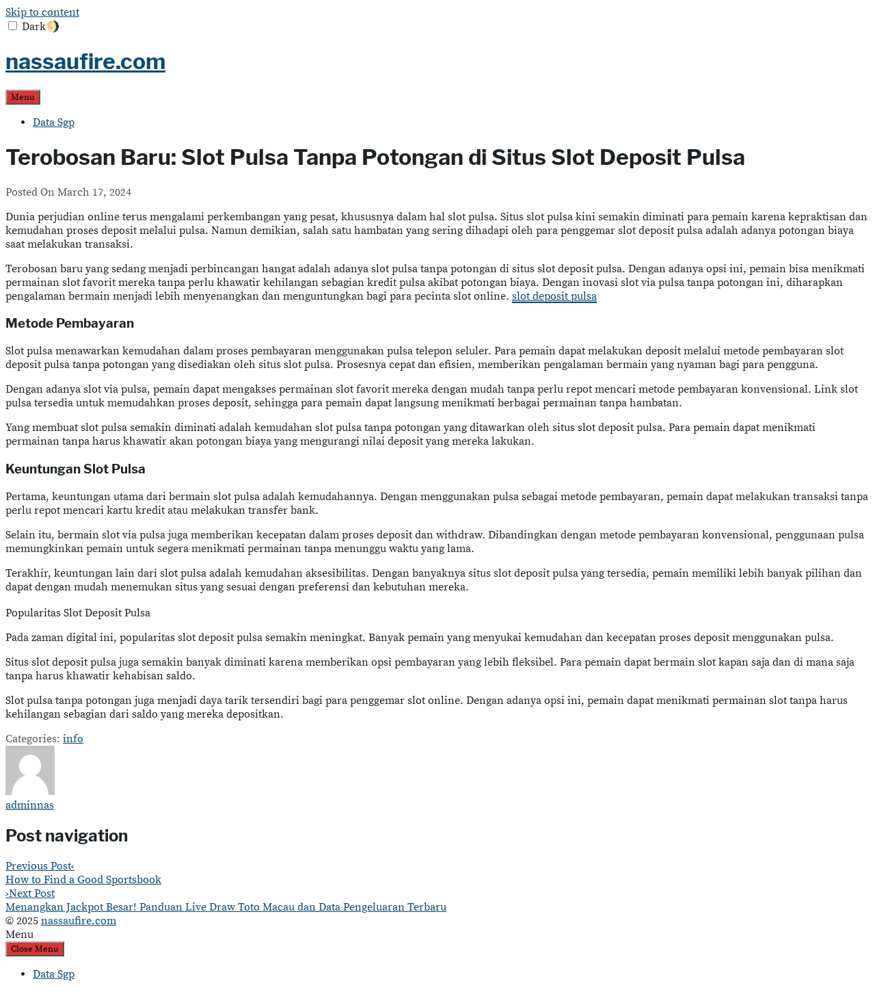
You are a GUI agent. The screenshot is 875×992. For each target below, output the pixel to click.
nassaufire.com (85, 61)
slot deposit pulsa (554, 296)
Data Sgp (54, 122)
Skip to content (42, 12)
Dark (40, 27)
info (73, 739)
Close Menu (35, 948)
